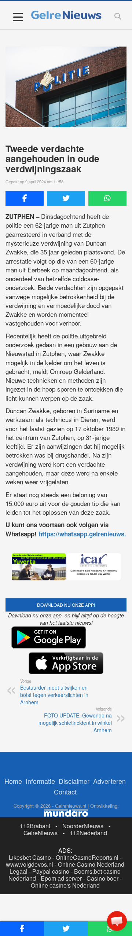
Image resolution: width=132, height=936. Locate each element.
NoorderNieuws (82, 826)
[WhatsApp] (107, 198)
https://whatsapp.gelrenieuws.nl (85, 533)
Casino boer (102, 878)
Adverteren (109, 781)
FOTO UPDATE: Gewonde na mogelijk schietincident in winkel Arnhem (75, 720)
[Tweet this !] (66, 198)
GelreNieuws (40, 833)
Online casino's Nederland (65, 885)
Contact (65, 791)
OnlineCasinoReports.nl (87, 857)
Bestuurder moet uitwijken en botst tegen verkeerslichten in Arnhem (54, 692)
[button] (117, 921)
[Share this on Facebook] (25, 198)
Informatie (40, 781)
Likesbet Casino (30, 857)
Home (13, 781)
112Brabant (35, 826)
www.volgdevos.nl (29, 864)
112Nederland (88, 833)
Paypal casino (50, 871)
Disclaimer (74, 781)
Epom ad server (61, 878)
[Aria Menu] (18, 16)
